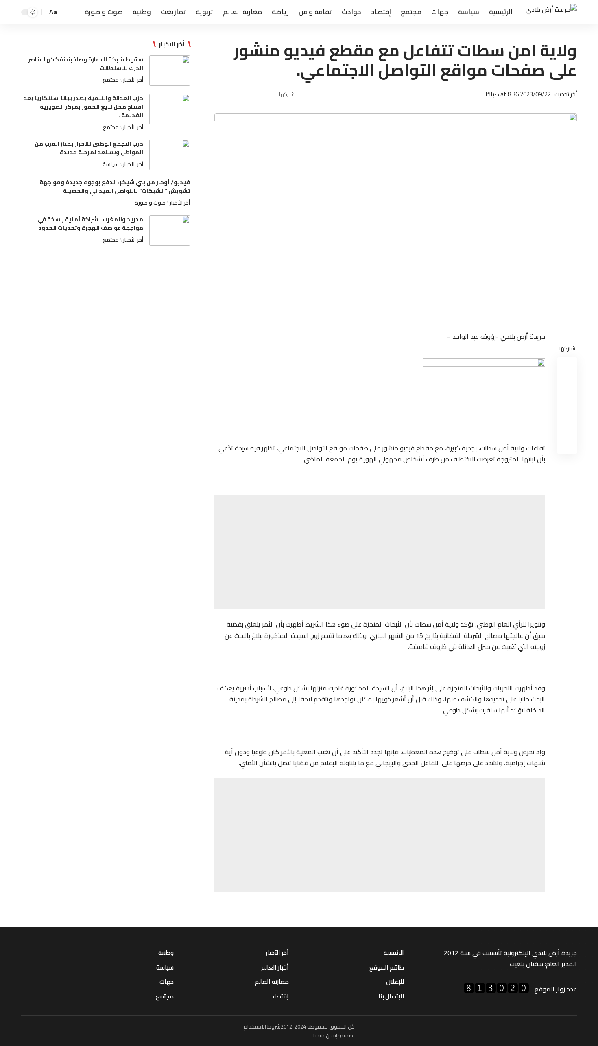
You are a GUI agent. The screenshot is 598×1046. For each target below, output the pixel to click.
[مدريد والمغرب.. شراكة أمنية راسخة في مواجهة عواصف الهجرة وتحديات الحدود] (169, 230)
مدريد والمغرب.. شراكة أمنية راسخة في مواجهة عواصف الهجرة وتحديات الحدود (90, 223)
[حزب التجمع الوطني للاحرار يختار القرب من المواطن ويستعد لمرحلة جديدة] (169, 155)
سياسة (111, 163)
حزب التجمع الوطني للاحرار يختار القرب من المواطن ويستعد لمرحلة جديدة (89, 147)
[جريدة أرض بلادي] (551, 12)
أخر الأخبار (133, 79)
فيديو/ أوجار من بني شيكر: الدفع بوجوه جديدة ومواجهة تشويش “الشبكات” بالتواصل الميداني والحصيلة (114, 186)
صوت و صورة (150, 202)
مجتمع (111, 79)
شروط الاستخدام (262, 1026)
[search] (66, 12)
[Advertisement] (379, 552)
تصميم (347, 1035)
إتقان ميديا (325, 1035)
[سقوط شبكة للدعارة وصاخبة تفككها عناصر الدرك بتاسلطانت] (169, 70)
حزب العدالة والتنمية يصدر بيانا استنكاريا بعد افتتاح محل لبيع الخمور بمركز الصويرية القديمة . (83, 106)
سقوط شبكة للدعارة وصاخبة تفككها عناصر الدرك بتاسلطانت (85, 63)
